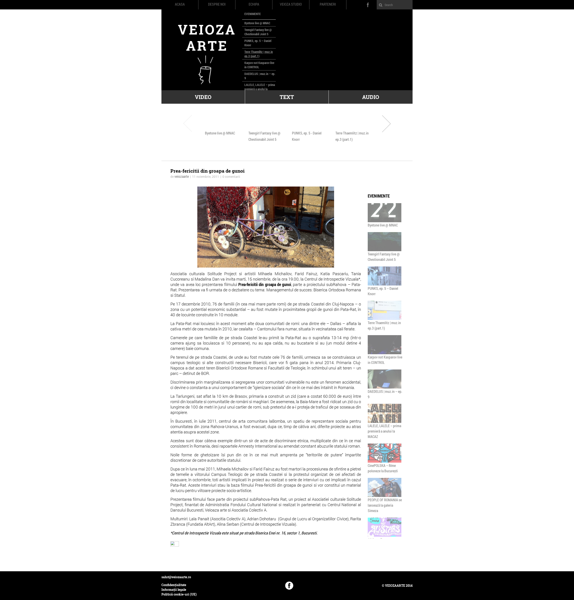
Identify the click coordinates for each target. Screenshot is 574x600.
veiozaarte (181, 176)
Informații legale (173, 589)
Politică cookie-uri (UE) (179, 594)
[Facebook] (289, 586)
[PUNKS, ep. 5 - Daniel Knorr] (309, 120)
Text (287, 97)
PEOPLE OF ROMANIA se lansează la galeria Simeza (385, 505)
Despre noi (217, 4)
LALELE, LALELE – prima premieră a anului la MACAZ (259, 89)
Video (203, 97)
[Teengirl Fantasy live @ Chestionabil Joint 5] (265, 120)
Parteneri (328, 4)
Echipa (254, 4)
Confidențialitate (173, 585)
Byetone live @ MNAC (257, 23)
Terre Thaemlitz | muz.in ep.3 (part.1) (258, 54)
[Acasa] (201, 49)
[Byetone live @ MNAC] (222, 120)
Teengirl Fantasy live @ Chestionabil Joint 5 (258, 32)
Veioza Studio (291, 4)
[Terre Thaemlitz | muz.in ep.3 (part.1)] (352, 120)
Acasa (180, 4)
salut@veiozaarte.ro (176, 577)
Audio (370, 97)
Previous (187, 123)
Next (386, 123)
